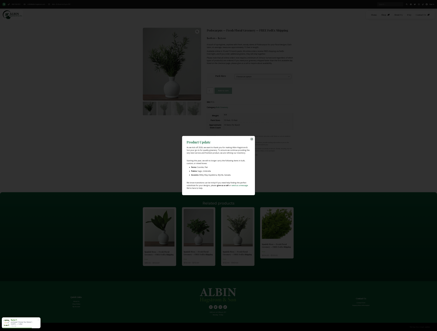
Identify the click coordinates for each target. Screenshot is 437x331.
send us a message (239, 185)
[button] (252, 139)
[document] (218, 165)
